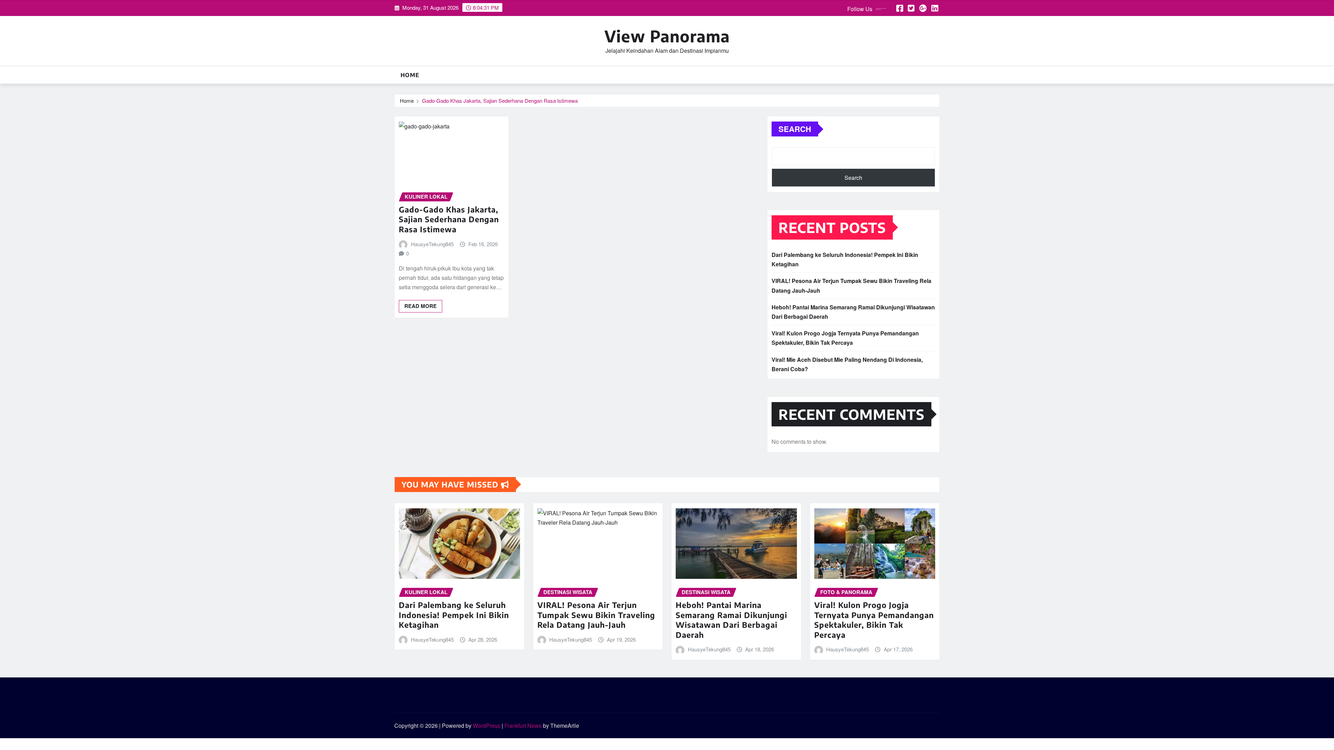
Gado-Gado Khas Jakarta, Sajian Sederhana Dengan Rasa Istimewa (500, 100)
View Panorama (667, 36)
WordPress (486, 726)
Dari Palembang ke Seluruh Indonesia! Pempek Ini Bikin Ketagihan (454, 615)
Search (795, 128)
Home (410, 75)
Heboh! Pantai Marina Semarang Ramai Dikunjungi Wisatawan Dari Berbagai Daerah (731, 620)
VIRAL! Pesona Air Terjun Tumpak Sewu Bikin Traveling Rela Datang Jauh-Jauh (596, 615)
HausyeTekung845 (432, 244)
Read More (420, 306)
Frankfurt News (523, 726)
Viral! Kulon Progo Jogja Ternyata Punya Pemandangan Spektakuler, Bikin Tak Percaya (874, 620)
